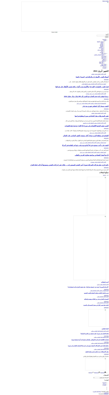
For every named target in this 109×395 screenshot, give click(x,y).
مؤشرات (101, 52)
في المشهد (101, 47)
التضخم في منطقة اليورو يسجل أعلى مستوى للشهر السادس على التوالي (85, 135)
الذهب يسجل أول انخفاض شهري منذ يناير (95, 106)
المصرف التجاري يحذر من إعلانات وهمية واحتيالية (96, 299)
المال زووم (103, 64)
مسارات (101, 44)
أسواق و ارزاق (100, 50)
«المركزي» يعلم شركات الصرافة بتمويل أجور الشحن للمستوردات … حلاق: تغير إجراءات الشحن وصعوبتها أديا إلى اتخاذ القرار (69, 165)
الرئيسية (104, 39)
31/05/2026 (106, 348)
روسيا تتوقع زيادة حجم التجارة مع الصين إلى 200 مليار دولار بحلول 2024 (86, 96)
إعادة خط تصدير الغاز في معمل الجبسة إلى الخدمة (96, 305)
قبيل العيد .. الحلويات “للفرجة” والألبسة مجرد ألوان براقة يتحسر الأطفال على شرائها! (81, 87)
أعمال (102, 48)
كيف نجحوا (104, 57)
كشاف (102, 42)
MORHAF (106, 393)
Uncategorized (103, 103)
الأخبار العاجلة (100, 74)
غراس (102, 51)
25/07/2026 (106, 336)
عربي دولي (103, 58)
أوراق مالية (103, 53)
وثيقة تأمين (103, 56)
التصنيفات (106, 377)
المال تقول (101, 61)
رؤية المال (104, 60)
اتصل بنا (104, 67)
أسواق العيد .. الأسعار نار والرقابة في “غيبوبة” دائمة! (92, 77)
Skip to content (105, 1)
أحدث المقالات (104, 282)
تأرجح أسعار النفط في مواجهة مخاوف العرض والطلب (91, 155)
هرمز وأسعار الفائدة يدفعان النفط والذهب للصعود (96, 293)
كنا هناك (101, 46)
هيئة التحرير (106, 392)
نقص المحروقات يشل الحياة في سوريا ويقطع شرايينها (91, 116)
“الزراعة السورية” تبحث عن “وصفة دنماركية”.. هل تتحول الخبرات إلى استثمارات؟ (88, 287)
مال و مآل (101, 63)
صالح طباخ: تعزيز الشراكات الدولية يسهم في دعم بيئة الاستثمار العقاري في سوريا (88, 345)
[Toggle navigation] (107, 33)
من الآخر (104, 59)
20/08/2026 (106, 289)
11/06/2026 (106, 342)
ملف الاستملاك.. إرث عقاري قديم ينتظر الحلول (96, 351)
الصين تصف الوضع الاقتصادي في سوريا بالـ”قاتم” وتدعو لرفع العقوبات (86, 126)
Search (107, 34)
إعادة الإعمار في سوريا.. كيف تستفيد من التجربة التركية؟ (94, 333)
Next (104, 175)
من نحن (104, 66)
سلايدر (95, 74)
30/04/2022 (106, 79)
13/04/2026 (106, 354)
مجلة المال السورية (97, 391)
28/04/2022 (106, 148)
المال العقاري (103, 65)
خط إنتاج (101, 45)
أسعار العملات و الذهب (98, 54)
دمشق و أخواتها (100, 41)
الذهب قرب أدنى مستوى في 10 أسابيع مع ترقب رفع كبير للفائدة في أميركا (85, 145)
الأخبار (104, 40)
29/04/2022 (106, 128)
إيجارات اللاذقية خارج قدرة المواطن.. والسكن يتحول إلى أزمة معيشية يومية (89, 339)
